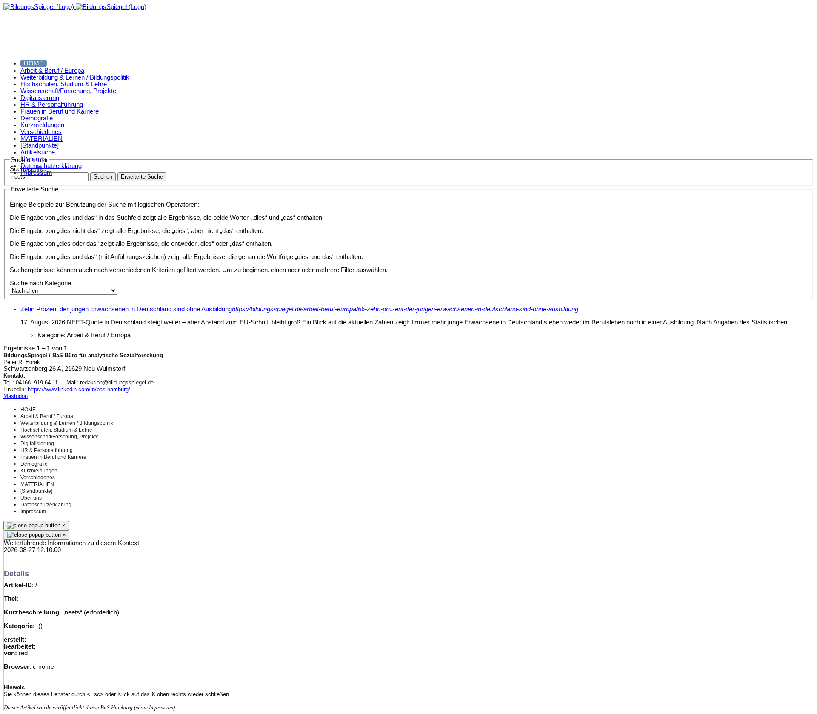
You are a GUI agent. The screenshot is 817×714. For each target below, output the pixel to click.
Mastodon (15, 396)
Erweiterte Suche (142, 177)
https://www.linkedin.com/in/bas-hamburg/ (79, 389)
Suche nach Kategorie (40, 283)
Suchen (103, 177)
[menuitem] (33, 63)
